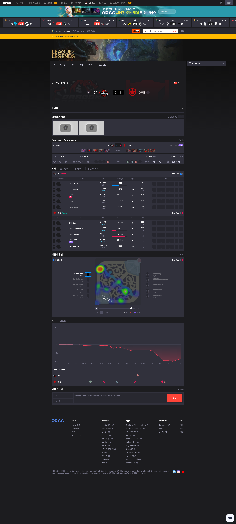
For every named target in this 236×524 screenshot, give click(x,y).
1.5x (106, 312)
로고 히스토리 (76, 435)
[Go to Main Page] (7, 3)
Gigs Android (131, 445)
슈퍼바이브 (105, 442)
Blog (73, 432)
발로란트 (104, 432)
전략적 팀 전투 (106, 428)
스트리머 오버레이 (108, 449)
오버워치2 (105, 435)
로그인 (229, 3)
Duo (103, 452)
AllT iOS (129, 435)
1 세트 (55, 108)
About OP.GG (77, 425)
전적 (21, 3)
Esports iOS (130, 463)
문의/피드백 (163, 432)
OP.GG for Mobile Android (136, 425)
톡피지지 (104, 456)
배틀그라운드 (106, 438)
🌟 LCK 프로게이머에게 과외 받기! (65, 36)
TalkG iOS (130, 456)
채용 (181, 432)
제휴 (181, 425)
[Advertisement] (118, 73)
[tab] (55, 168)
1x (102, 312)
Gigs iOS (129, 449)
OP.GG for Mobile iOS (134, 428)
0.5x (97, 312)
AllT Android (131, 432)
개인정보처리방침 (164, 425)
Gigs (103, 463)
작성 (174, 398)
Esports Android (132, 459)
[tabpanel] (118, 211)
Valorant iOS (131, 442)
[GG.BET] (136, 31)
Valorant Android (133, 438)
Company (75, 428)
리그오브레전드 (107, 425)
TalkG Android (131, 452)
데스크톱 (104, 445)
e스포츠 (104, 459)
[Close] (178, 11)
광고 (181, 428)
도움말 (161, 428)
